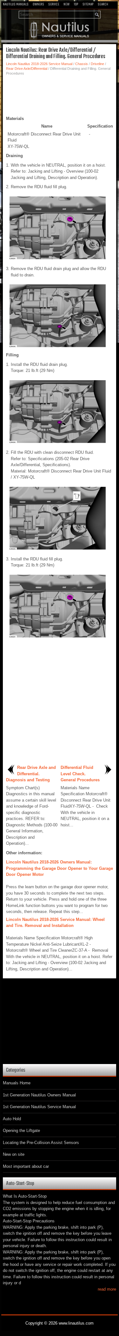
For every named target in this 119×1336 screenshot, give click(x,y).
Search (103, 4)
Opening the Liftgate (21, 1130)
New (66, 4)
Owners (38, 4)
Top (76, 4)
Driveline (97, 64)
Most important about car (26, 1166)
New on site (13, 1154)
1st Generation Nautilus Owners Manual (39, 1095)
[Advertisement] (59, 95)
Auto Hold (12, 1118)
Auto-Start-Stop (20, 1183)
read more (107, 1289)
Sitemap (88, 4)
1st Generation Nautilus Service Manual (39, 1106)
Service (53, 4)
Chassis (81, 64)
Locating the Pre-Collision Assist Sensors (41, 1142)
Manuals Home (16, 1083)
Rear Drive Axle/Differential (26, 68)
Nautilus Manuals (16, 4)
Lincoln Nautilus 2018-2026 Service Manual (39, 64)
